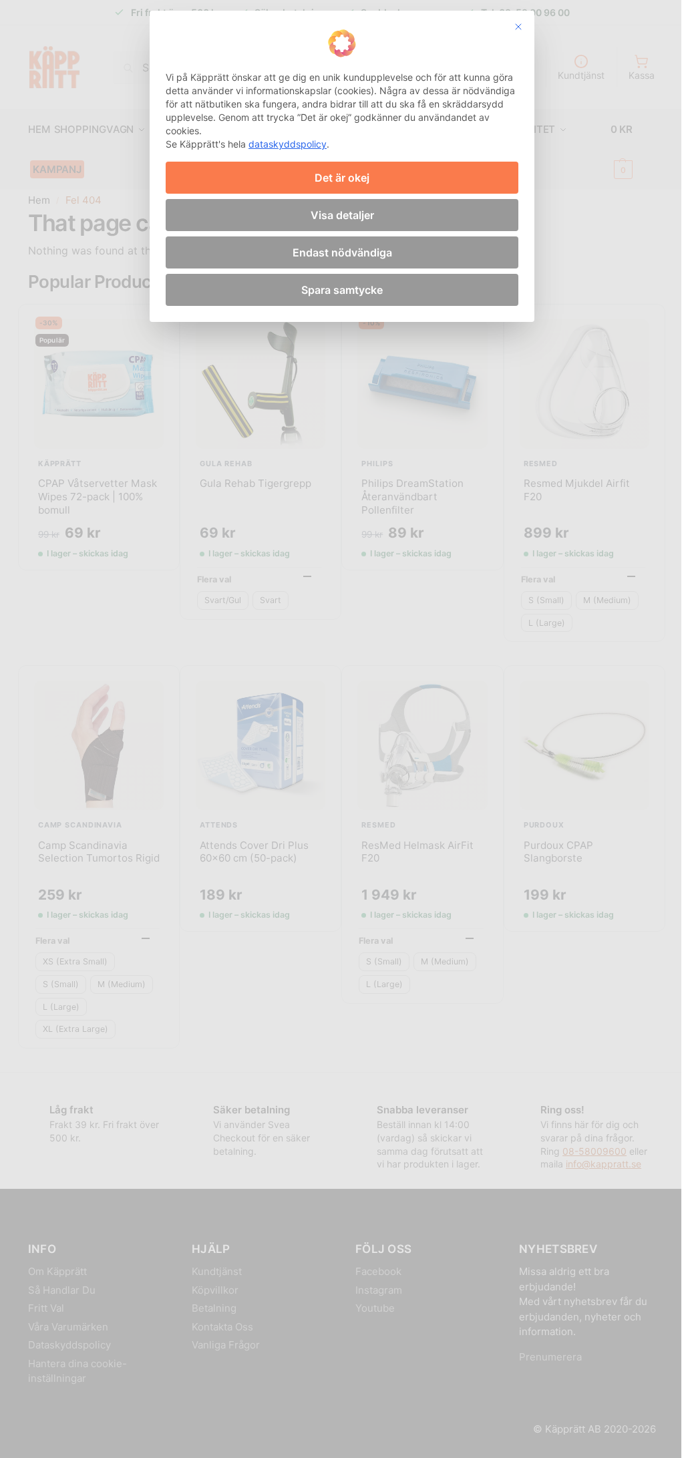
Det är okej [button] (342, 177)
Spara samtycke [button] (342, 290)
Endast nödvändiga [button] (342, 252)
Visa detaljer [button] (342, 215)
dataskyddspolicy (287, 144)
